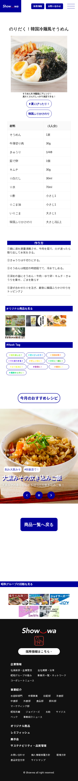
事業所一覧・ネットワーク (51, 675)
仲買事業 (33, 695)
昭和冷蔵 (15, 711)
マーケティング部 (20, 706)
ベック (14, 716)
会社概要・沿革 (46, 670)
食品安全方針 (18, 759)
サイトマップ (38, 759)
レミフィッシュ (20, 732)
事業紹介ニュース (32, 716)
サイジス (61, 711)
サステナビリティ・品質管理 (29, 745)
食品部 (40, 700)
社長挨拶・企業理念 (21, 670)
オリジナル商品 (20, 726)
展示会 (15, 739)
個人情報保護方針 (40, 754)
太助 (48, 711)
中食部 (14, 700)
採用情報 (37, 6)
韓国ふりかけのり (39, 113)
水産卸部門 (17, 695)
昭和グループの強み (21, 675)
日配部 (47, 695)
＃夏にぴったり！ (39, 103)
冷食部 (59, 695)
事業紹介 (16, 689)
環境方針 (61, 754)
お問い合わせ (54, 6)
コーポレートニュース (22, 680)
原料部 (52, 700)
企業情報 (16, 664)
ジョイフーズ (33, 711)
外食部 (27, 700)
